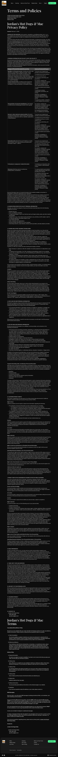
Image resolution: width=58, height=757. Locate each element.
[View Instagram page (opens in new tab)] (4, 755)
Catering (17, 3)
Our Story (12, 744)
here (48, 290)
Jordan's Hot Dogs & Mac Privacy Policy (16, 15)
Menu (12, 3)
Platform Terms (10, 19)
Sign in (45, 3)
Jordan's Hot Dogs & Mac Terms (14, 16)
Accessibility (19, 750)
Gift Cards (24, 742)
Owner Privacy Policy (11, 18)
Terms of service (13, 750)
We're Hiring (24, 744)
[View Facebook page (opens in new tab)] (2, 755)
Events (35, 742)
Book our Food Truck (25, 3)
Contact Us (36, 744)
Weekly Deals (34, 3)
